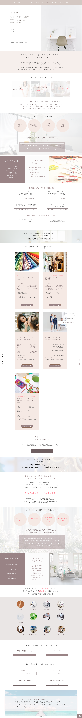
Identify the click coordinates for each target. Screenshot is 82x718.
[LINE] (2, 354)
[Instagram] (2, 364)
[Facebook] (2, 356)
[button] (79, 362)
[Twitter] (2, 359)
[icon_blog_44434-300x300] (2, 361)
